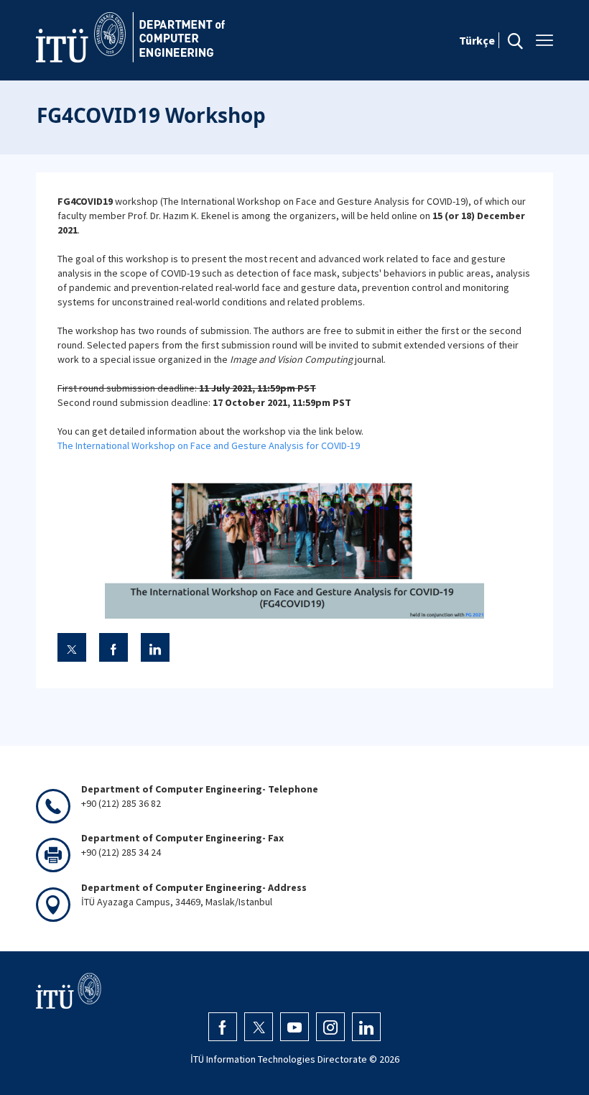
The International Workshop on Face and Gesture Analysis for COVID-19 (208, 445)
